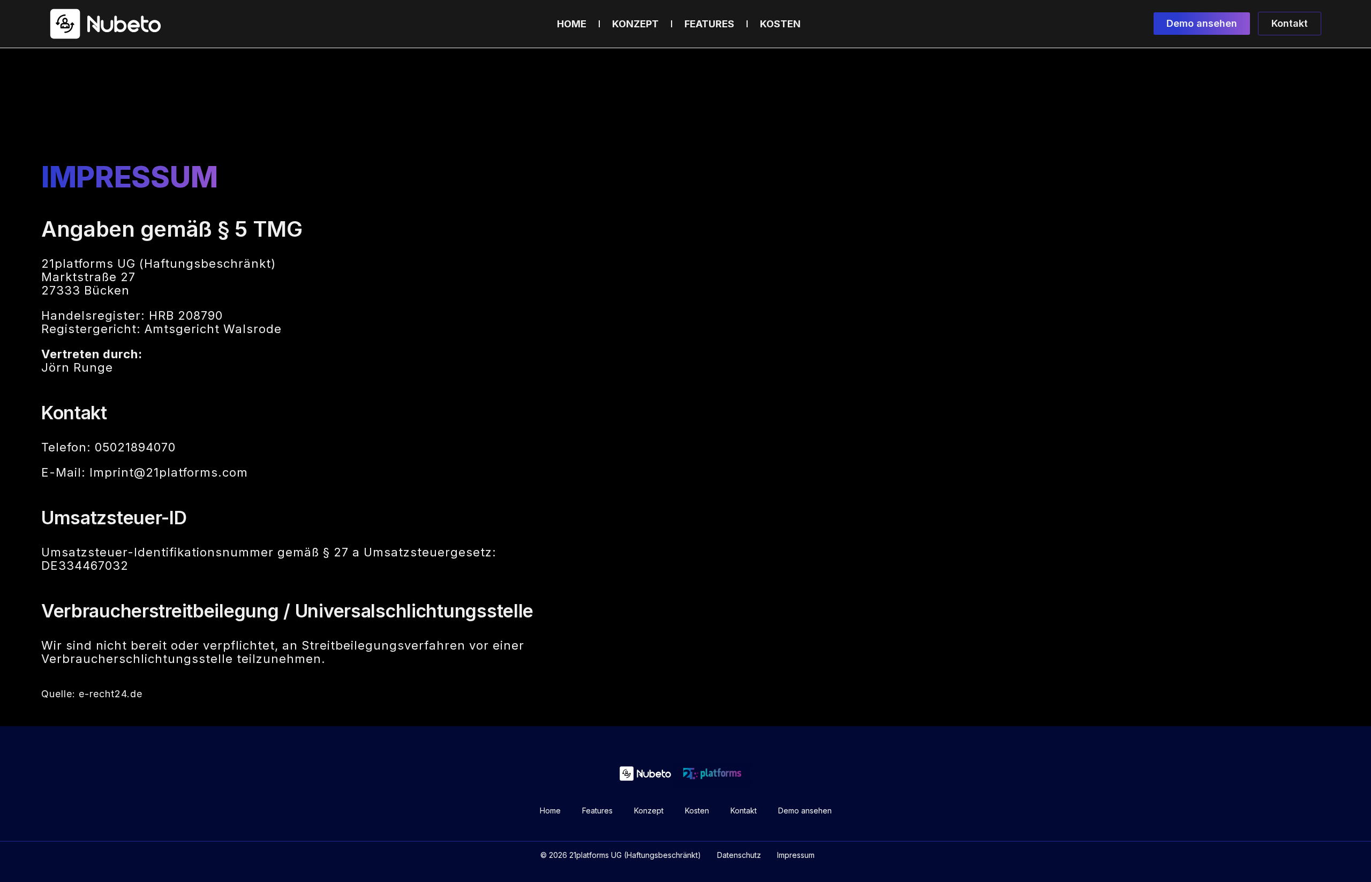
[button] (1202, 23)
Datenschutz (739, 855)
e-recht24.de (110, 693)
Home (571, 23)
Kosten (780, 23)
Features (709, 23)
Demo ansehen (805, 810)
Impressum (796, 855)
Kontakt (743, 810)
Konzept (635, 23)
